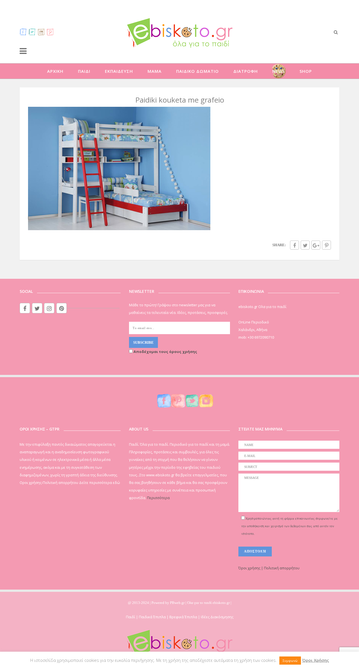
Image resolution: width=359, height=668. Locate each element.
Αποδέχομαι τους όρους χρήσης (165, 351)
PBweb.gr (177, 603)
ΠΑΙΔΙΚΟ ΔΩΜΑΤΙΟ (197, 71)
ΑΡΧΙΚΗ (55, 71)
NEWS (278, 71)
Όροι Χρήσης (315, 660)
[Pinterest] (50, 31)
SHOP (306, 71)
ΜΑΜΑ (155, 71)
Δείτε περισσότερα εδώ (99, 482)
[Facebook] (23, 31)
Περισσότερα (158, 497)
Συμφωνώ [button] (290, 660)
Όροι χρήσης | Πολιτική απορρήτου (269, 567)
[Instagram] (41, 31)
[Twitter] (32, 31)
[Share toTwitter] (305, 245)
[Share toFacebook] (294, 245)
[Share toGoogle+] (315, 245)
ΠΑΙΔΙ (84, 71)
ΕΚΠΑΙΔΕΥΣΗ (119, 71)
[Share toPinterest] (326, 245)
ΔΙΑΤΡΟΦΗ (245, 71)
